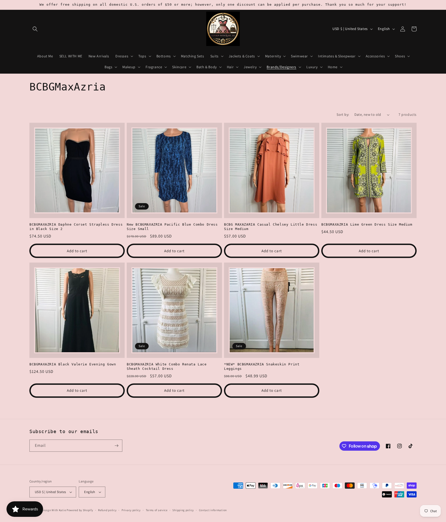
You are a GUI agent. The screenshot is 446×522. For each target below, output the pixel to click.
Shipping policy (183, 510)
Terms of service (157, 510)
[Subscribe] (116, 446)
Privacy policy (131, 510)
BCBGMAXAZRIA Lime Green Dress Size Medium (366, 224)
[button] (35, 29)
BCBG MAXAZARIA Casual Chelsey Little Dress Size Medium (270, 226)
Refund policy (107, 510)
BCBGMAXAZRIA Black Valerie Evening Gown (72, 364)
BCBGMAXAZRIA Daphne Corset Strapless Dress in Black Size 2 (76, 226)
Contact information (213, 510)
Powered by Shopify (80, 510)
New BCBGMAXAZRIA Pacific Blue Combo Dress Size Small (172, 226)
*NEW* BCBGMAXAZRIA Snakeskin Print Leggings (261, 366)
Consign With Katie (53, 510)
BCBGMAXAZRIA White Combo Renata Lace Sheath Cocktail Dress (167, 366)
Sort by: (343, 114)
